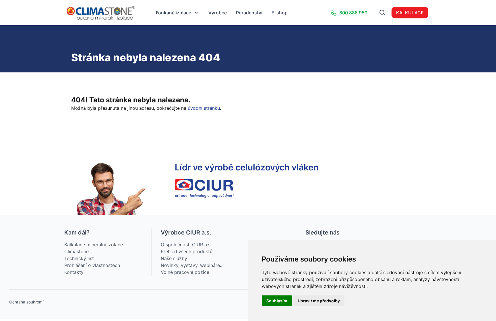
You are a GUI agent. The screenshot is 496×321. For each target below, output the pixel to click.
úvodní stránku (204, 108)
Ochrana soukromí (26, 301)
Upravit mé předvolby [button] (319, 300)
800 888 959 (353, 13)
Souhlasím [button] (276, 300)
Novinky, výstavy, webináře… (192, 265)
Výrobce (217, 13)
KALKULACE (410, 13)
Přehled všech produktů (186, 251)
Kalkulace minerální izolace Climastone (93, 248)
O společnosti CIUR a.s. (186, 244)
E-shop (280, 13)
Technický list (79, 258)
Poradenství (249, 13)
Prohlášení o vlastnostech (92, 265)
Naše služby (174, 258)
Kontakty (74, 272)
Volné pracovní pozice (185, 272)
